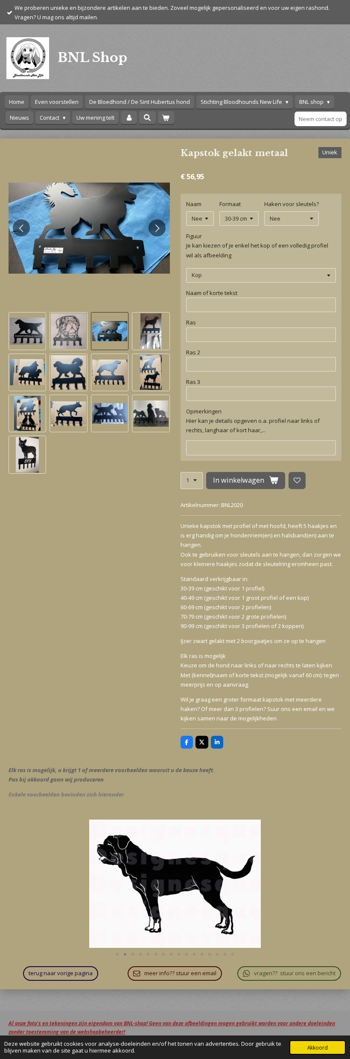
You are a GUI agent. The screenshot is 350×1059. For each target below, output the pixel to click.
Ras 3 (193, 382)
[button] (27, 331)
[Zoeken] (147, 117)
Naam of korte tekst (211, 293)
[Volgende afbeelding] (157, 227)
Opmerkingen (204, 411)
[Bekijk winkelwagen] (166, 117)
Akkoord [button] (317, 1047)
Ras (191, 322)
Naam (193, 204)
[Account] (129, 117)
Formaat (230, 204)
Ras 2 (193, 352)
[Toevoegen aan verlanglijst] (297, 481)
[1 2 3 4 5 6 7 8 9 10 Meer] (192, 481)
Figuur (194, 236)
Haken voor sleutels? (291, 204)
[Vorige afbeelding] (21, 227)
